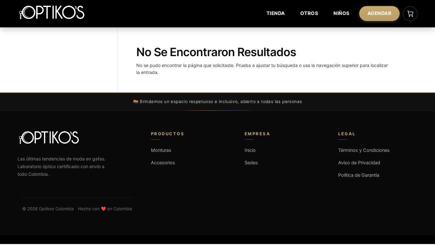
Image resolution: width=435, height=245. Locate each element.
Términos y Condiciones (364, 150)
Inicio (250, 150)
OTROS (309, 13)
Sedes (251, 163)
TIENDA (276, 13)
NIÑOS (341, 13)
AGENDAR (379, 13)
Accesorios (163, 163)
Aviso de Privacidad (359, 163)
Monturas (161, 150)
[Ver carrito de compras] (410, 13)
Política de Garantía (358, 175)
